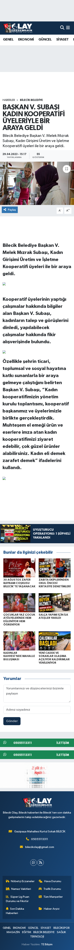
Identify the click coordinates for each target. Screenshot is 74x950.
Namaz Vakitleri (21, 888)
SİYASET (62, 39)
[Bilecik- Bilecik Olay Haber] (17, 28)
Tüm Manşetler (53, 896)
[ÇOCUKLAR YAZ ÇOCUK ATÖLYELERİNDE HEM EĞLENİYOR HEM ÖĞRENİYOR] (19, 602)
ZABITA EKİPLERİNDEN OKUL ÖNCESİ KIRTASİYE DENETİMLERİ (55, 583)
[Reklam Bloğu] (37, 775)
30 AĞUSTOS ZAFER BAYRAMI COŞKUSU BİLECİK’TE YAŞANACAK (19, 583)
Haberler (9, 100)
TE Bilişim (46, 944)
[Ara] (62, 28)
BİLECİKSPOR (61, 927)
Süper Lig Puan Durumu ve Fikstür (17, 899)
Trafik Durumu (52, 888)
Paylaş (12, 209)
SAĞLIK (61, 932)
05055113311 (39, 839)
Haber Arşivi (51, 908)
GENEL (8, 39)
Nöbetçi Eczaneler (23, 881)
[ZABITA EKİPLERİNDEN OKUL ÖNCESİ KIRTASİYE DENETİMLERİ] (55, 567)
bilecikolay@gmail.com (39, 847)
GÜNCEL (45, 39)
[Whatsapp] (33, 862)
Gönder (12, 721)
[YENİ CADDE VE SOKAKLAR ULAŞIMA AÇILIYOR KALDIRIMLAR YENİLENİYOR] (55, 641)
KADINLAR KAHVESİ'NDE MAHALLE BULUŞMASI (19, 656)
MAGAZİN (13, 932)
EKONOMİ (26, 39)
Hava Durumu (52, 881)
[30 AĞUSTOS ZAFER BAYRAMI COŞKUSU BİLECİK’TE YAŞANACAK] (19, 567)
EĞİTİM (26, 932)
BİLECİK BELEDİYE (31, 100)
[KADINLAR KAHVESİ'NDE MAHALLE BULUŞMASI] (19, 641)
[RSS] (40, 862)
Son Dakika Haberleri (15, 911)
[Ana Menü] (68, 28)
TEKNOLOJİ (37, 936)
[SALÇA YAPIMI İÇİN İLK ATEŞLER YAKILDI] (55, 602)
